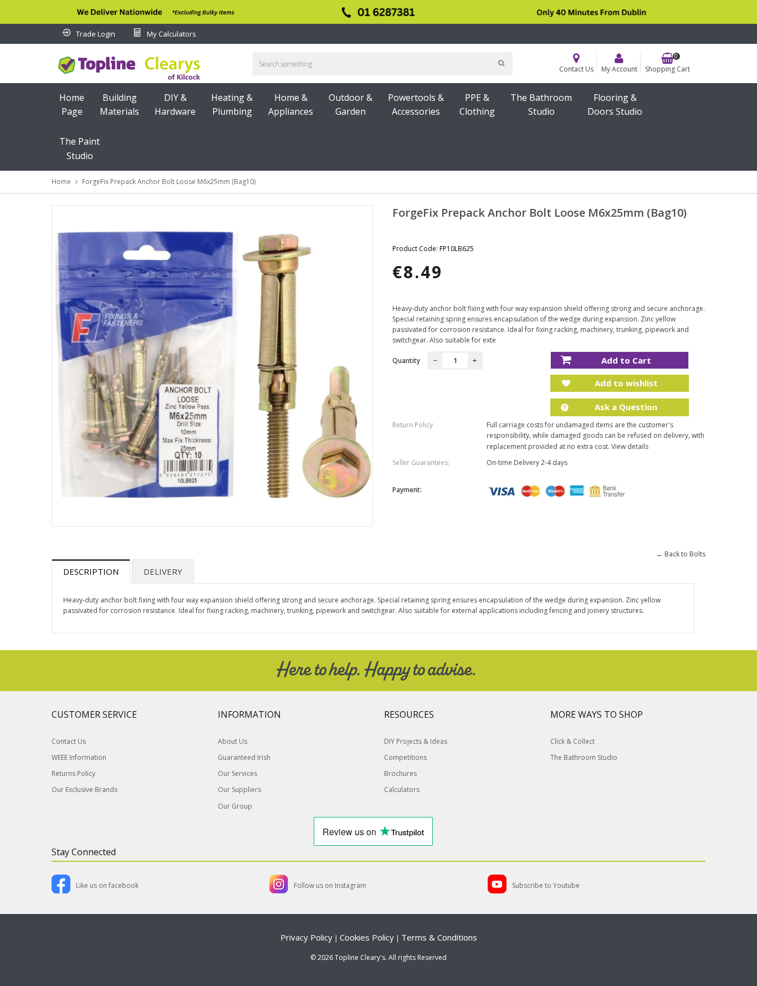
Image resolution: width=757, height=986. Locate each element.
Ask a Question (624, 406)
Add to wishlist (625, 383)
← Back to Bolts (680, 554)
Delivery (163, 571)
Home (61, 181)
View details (629, 446)
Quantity (406, 360)
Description (91, 571)
